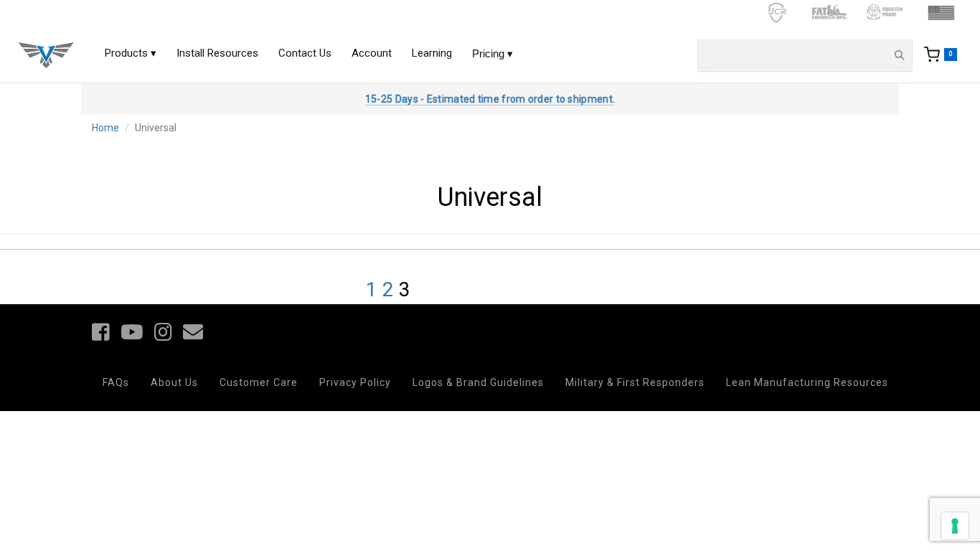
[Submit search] (899, 54)
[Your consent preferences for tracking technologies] (955, 526)
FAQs (116, 382)
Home (105, 127)
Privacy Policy (355, 382)
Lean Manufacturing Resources (807, 382)
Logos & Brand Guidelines (478, 382)
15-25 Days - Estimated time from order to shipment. (490, 99)
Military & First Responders (635, 382)
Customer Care (259, 382)
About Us (174, 382)
